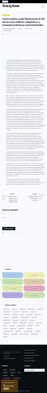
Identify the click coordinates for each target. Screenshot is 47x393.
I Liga (31, 322)
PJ (4, 325)
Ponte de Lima (21, 325)
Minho (34, 281)
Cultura (14, 314)
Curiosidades (34, 275)
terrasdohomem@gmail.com (9, 358)
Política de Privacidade (30, 360)
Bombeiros (24, 311)
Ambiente (31, 309)
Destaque (13, 372)
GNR (15, 322)
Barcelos (16, 311)
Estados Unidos (25, 317)
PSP (5, 328)
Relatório (13, 328)
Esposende (15, 317)
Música (39, 322)
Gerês (32, 320)
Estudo (34, 317)
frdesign (27, 390)
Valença (14, 334)
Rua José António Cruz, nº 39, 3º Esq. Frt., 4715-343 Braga (11, 352)
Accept (6, 388)
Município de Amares (30, 352)
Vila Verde (34, 295)
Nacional (13, 288)
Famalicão (15, 320)
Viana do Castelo (24, 334)
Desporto (13, 281)
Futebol (24, 320)
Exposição (6, 320)
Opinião (34, 288)
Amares (12, 275)
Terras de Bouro (12, 295)
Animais (39, 309)
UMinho (6, 334)
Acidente (6, 309)
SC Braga (29, 328)
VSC (5, 336)
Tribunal (18, 331)
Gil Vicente (6, 322)
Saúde (21, 328)
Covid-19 (6, 314)
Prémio (30, 325)
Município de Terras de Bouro (32, 355)
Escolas (6, 317)
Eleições (38, 314)
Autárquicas (6, 311)
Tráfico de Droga (28, 331)
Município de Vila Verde (30, 350)
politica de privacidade (8, 386)
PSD (37, 325)
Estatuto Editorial (29, 358)
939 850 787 (6, 356)
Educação (29, 314)
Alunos (14, 309)
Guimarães (23, 322)
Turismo (38, 331)
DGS (22, 314)
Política (11, 325)
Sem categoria (6, 378)
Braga (33, 311)
